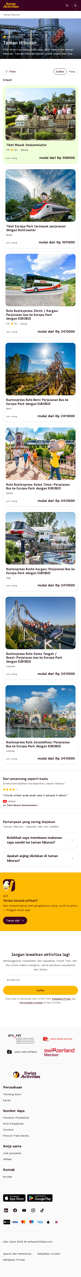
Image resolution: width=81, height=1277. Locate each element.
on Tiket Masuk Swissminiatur (20, 805)
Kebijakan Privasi (61, 998)
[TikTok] (42, 1211)
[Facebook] (15, 1211)
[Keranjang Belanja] (67, 5)
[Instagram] (33, 1211)
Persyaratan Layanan (31, 1002)
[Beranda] (11, 5)
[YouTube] (24, 1211)
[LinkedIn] (6, 1211)
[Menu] (75, 5)
